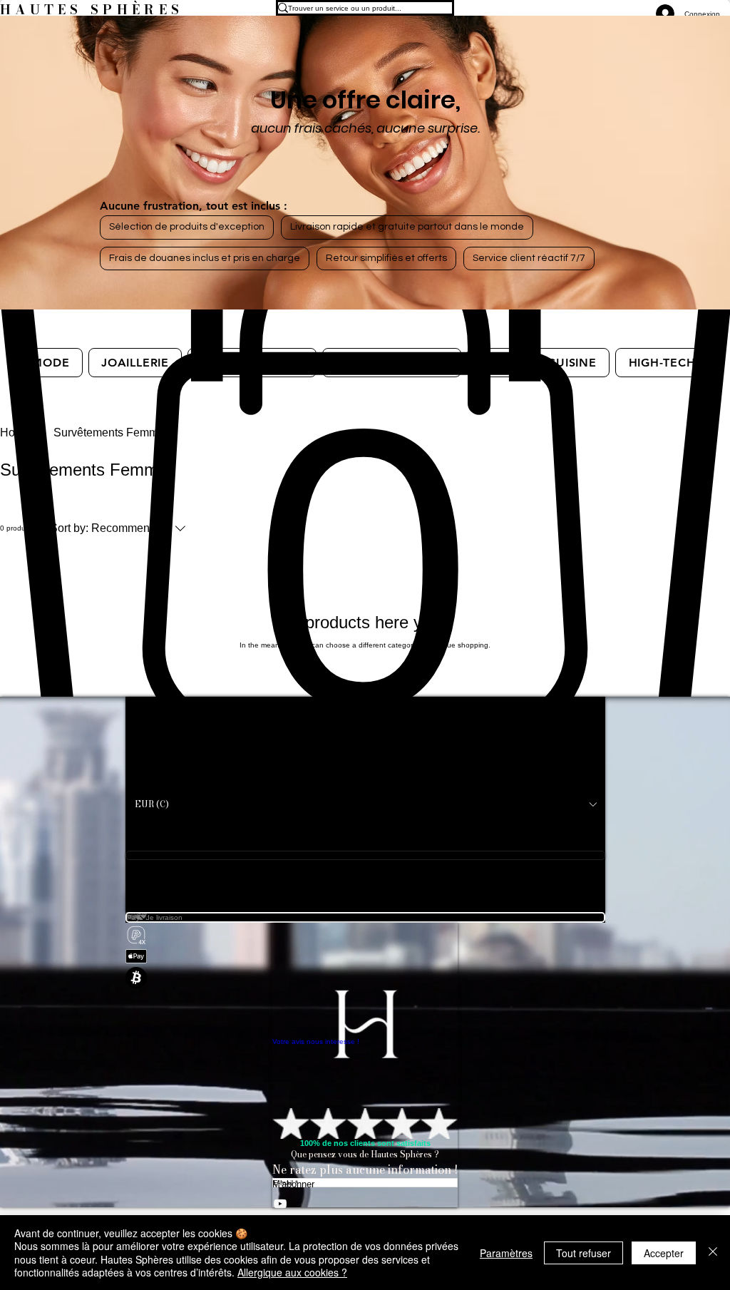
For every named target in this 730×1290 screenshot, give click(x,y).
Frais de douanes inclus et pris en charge (204, 258)
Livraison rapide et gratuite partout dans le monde (407, 227)
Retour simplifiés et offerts (386, 258)
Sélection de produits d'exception (186, 227)
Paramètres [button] (506, 1253)
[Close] (712, 1253)
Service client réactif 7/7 (529, 258)
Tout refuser (583, 1253)
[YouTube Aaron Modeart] (365, 1204)
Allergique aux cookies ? (292, 1272)
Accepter (664, 1253)
